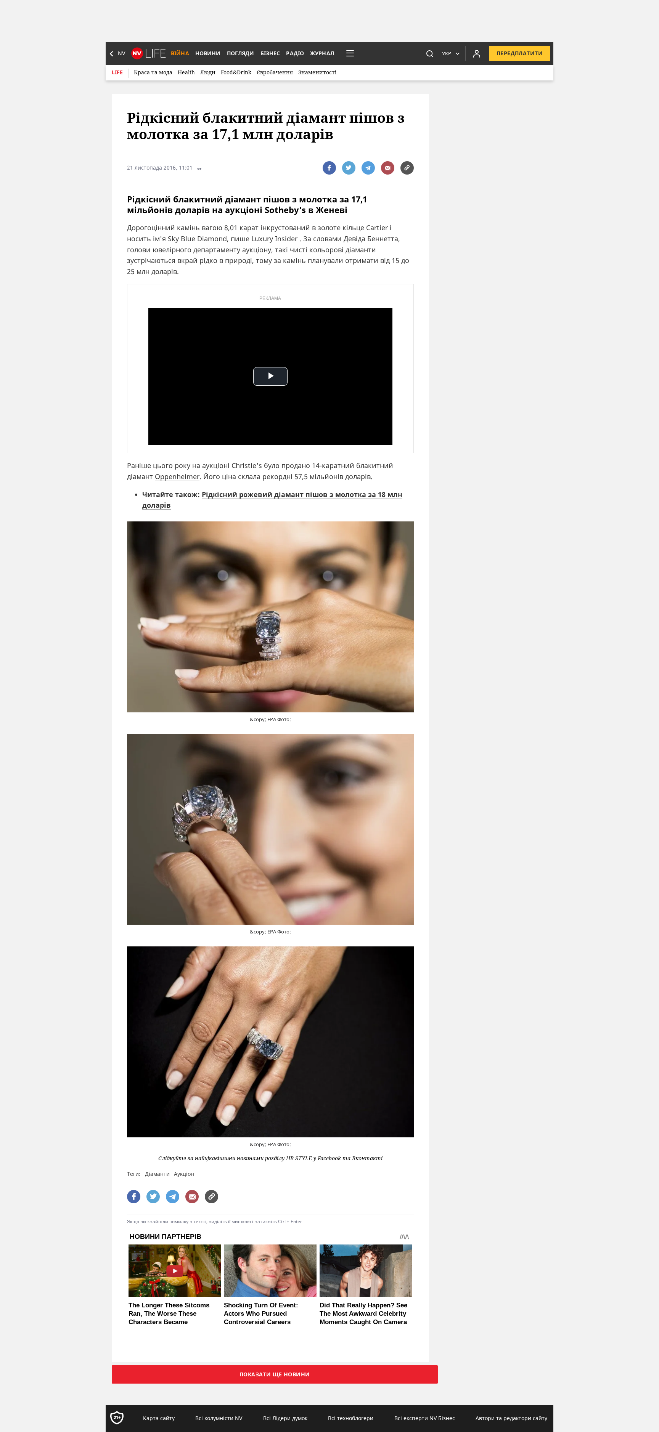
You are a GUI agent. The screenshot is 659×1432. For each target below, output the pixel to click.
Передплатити (520, 53)
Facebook (329, 1158)
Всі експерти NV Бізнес (424, 1418)
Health (186, 72)
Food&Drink (236, 72)
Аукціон (184, 1173)
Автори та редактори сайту (511, 1418)
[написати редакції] (387, 168)
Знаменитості (317, 72)
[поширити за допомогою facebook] (329, 168)
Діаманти (157, 1173)
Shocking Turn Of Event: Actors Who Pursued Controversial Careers (261, 1314)
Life (117, 72)
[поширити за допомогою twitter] (348, 168)
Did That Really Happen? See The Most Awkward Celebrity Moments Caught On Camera (363, 1314)
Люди (207, 72)
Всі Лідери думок (285, 1418)
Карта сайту (159, 1418)
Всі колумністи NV (218, 1418)
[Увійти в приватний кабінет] (477, 53)
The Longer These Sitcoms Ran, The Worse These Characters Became (169, 1314)
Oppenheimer (177, 476)
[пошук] (429, 53)
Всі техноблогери (350, 1418)
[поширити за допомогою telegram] (368, 168)
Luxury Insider (274, 238)
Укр (446, 53)
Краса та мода (153, 72)
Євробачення (275, 72)
